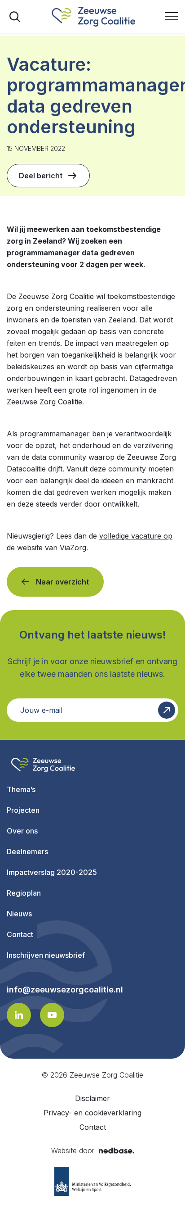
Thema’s (21, 789)
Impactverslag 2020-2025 (52, 872)
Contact (20, 934)
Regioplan (24, 893)
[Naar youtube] (52, 1015)
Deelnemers (27, 851)
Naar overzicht (62, 581)
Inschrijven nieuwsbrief (46, 955)
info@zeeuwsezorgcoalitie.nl (65, 990)
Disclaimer (92, 1098)
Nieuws (19, 913)
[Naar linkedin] (19, 1015)
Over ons (22, 830)
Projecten (23, 810)
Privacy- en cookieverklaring (92, 1112)
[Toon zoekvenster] (15, 16)
